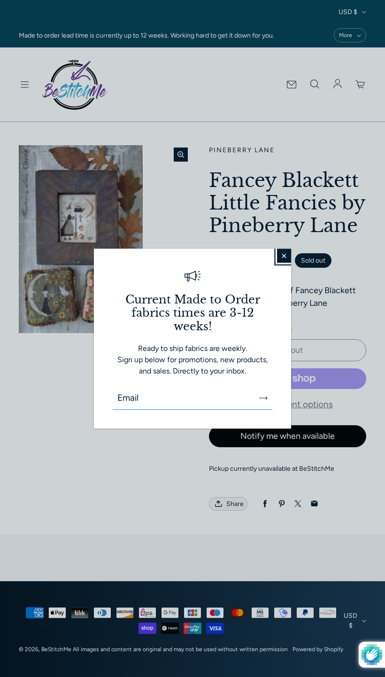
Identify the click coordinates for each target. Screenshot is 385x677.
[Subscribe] (263, 398)
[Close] (284, 256)
